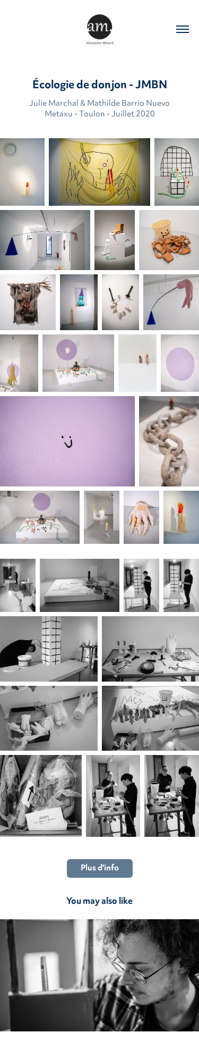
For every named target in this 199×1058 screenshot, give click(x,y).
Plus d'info (100, 868)
